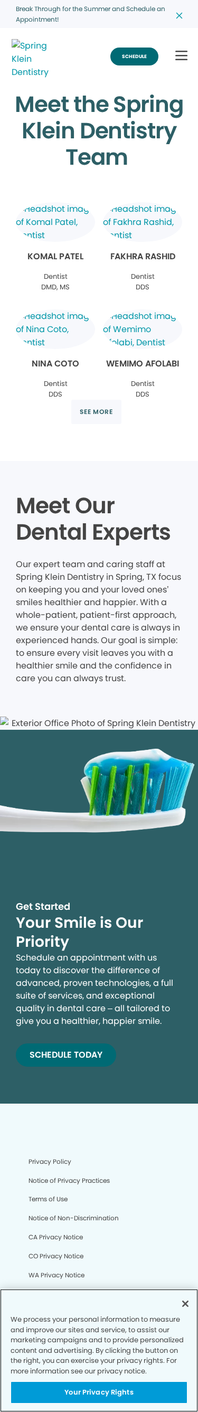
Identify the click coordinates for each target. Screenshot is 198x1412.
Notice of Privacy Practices (69, 1180)
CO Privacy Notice (56, 1255)
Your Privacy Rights (98, 1392)
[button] (181, 56)
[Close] (185, 1303)
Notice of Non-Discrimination (74, 1217)
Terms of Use (48, 1198)
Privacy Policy (50, 1161)
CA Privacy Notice (56, 1236)
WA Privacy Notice (56, 1274)
